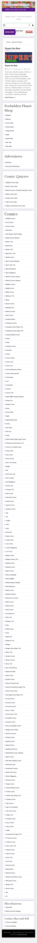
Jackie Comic (10, 505)
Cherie (8, 338)
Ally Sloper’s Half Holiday (14, 234)
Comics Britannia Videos (14, 369)
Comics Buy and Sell (12, 373)
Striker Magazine (11, 776)
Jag (7, 513)
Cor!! (7, 381)
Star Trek (8, 142)
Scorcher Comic (11, 706)
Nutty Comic (10, 606)
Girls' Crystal (10, 478)
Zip (7, 892)
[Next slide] (32, 9)
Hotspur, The (10, 489)
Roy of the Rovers (11, 668)
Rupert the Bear (11, 61)
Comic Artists (10, 358)
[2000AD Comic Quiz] (27, 32)
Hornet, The (9, 486)
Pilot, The (9, 617)
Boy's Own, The (10, 265)
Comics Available (11, 922)
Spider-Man (9, 138)
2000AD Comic (10, 218)
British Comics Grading (13, 911)
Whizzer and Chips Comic (14, 877)
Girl (7, 470)
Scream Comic (10, 722)
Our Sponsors (10, 613)
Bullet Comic (10, 292)
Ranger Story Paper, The (13, 648)
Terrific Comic (10, 791)
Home (8, 42)
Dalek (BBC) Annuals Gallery (15, 397)
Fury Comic (9, 455)
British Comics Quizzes (13, 280)
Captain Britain (10, 319)
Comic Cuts (9, 362)
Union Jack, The (11, 846)
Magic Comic (10, 555)
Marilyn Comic (10, 567)
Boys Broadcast (11, 269)
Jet (7, 517)
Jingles (8, 520)
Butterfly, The (10, 308)
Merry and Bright (11, 575)
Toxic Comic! (10, 823)
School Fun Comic (11, 691)
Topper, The (9, 815)
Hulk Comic (9, 493)
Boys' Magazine (11, 273)
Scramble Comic (11, 718)
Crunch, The (9, 393)
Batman (8, 119)
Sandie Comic (10, 679)
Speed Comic (10, 745)
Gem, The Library (11, 462)
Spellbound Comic (11, 749)
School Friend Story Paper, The (15, 687)
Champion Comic (11, 323)
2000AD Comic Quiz (12, 182)
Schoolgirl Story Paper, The (14, 695)
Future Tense (10, 458)
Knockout (9, 532)
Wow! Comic (10, 888)
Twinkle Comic (10, 842)
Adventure (9, 230)
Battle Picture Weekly (12, 238)
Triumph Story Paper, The (14, 834)
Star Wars (9, 146)
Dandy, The (9, 400)
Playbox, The (10, 621)
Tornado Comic (11, 819)
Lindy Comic (10, 540)
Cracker (8, 389)
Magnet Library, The (12, 559)
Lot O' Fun (9, 551)
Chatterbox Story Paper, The (14, 331)
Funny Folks (9, 451)
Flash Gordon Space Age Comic (16, 439)
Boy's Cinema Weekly (12, 261)
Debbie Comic (10, 404)
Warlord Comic (10, 873)
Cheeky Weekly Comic (13, 335)
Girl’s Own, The (10, 474)
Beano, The (9, 242)
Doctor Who (9, 123)
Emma (8, 424)
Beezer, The (9, 249)
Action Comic (10, 226)
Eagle (7, 416)
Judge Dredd (10, 131)
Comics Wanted (11, 926)
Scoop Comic (10, 699)
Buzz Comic (9, 315)
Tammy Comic (10, 780)
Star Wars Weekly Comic (13, 761)
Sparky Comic (10, 741)
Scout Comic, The (11, 714)
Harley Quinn (10, 127)
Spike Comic (10, 757)
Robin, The (9, 652)
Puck (7, 633)
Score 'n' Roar (10, 710)
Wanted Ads (9, 869)
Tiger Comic (10, 803)
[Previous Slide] (29, 9)
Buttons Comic (10, 311)
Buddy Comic (10, 288)
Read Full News (9, 97)
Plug (7, 625)
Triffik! (8, 830)
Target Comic (10, 784)
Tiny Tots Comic (11, 811)
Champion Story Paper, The (14, 327)
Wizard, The (9, 884)
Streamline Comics (12, 768)
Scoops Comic (10, 702)
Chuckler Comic (11, 346)
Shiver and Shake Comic (13, 726)
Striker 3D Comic (11, 772)
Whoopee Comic (11, 881)
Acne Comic (10, 222)
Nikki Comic (10, 602)
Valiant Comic (10, 850)
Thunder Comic (10, 799)
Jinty (7, 524)
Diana (7, 408)
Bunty (7, 300)
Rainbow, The (10, 641)
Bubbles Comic (10, 284)
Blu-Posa (8, 162)
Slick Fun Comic (11, 733)
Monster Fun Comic (12, 598)
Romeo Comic (10, 660)
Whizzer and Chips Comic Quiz (15, 206)
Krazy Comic (10, 536)
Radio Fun (9, 637)
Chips (7, 342)
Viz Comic (9, 861)
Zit (6, 896)
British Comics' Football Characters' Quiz (19, 190)
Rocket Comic (10, 656)
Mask (7, 135)
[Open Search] (29, 25)
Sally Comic (9, 675)
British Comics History (13, 276)
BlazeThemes (22, 934)
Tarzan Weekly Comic (12, 788)
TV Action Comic (11, 838)
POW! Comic (10, 629)
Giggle (8, 466)
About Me (9, 907)
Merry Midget (10, 579)
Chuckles (9, 350)
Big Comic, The (10, 253)
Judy (7, 528)
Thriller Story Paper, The (13, 795)
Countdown (9, 385)
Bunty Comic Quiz (11, 194)
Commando (9, 377)
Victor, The (9, 857)
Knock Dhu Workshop (12, 166)
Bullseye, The (10, 296)
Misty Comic (10, 590)
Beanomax (9, 246)
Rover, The (9, 664)
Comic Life (9, 366)
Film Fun (8, 431)
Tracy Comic (10, 826)
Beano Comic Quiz (11, 186)
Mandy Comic (10, 563)
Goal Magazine (10, 482)
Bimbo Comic (10, 257)
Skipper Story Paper (12, 730)
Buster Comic (10, 304)
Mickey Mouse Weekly (13, 582)
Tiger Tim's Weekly (12, 807)
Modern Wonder (11, 594)
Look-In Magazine (11, 548)
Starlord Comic (10, 764)
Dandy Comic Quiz (11, 198)
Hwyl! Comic (10, 501)
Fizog (7, 435)
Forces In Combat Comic (14, 447)
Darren (9, 69)
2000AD (8, 115)
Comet (8, 354)
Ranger (8, 644)
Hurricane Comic (11, 497)
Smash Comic (10, 737)
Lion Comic (9, 544)
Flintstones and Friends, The (15, 443)
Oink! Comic (10, 610)
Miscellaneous (10, 586)
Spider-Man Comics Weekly (14, 753)
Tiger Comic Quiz (23, 9)
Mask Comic (10, 571)
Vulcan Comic (10, 865)
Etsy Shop (9, 428)
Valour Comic (10, 853)
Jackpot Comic (10, 509)
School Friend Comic (12, 683)
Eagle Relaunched (11, 420)
